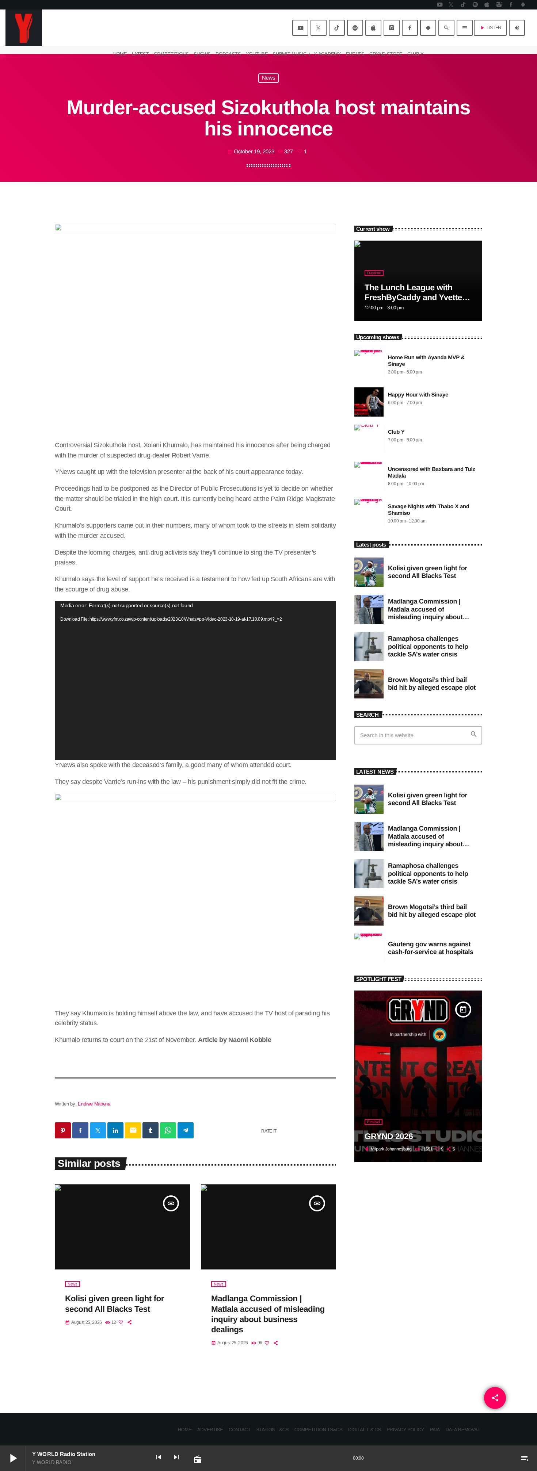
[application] (195, 680)
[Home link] (23, 27)
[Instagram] (499, 4)
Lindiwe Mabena (94, 1104)
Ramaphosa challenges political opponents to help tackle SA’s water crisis (428, 646)
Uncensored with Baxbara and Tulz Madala (431, 472)
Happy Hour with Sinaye (418, 395)
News (268, 78)
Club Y (396, 432)
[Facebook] (511, 4)
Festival (373, 1122)
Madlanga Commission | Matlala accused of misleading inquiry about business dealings (425, 613)
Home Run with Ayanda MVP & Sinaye (426, 361)
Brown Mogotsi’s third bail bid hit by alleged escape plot (432, 684)
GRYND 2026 (389, 1136)
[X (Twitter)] (451, 4)
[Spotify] (475, 4)
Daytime (374, 273)
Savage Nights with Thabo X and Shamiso (428, 509)
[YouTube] (439, 4)
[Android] (522, 4)
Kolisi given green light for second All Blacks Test (427, 572)
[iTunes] (487, 4)
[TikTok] (463, 4)
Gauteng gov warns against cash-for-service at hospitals (430, 948)
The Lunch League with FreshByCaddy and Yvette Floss (413, 297)
